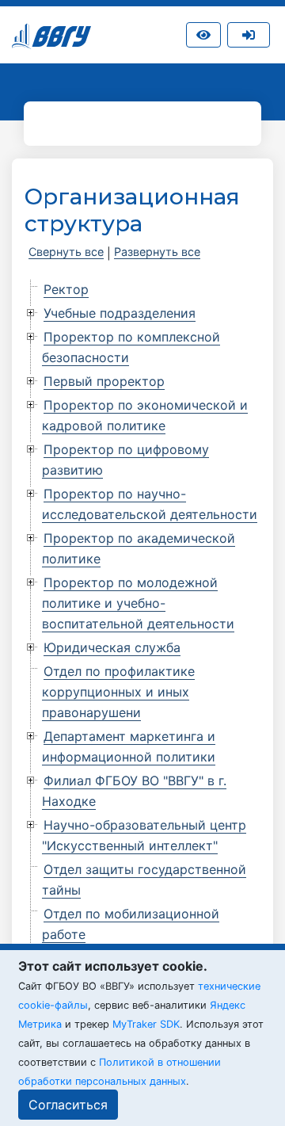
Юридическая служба (112, 647)
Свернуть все (66, 251)
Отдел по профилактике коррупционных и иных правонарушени (118, 691)
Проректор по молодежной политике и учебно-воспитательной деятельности (138, 603)
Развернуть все (157, 251)
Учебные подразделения (120, 313)
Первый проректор (104, 381)
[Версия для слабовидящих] (203, 35)
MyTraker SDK (146, 1024)
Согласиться (68, 1105)
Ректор (66, 289)
